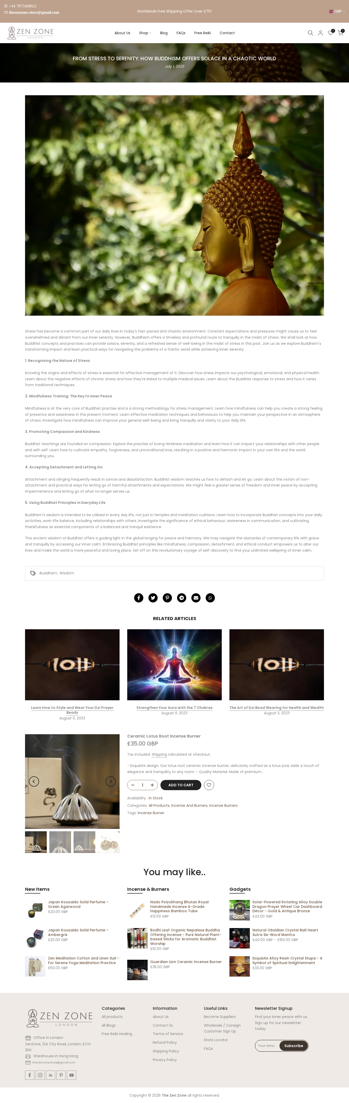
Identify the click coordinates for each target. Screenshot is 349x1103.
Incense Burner (151, 812)
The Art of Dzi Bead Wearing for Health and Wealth (276, 707)
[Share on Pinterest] (167, 597)
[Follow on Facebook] (29, 1075)
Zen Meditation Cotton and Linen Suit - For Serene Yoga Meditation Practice (83, 960)
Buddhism (48, 573)
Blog (164, 32)
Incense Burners (223, 805)
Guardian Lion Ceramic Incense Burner (186, 961)
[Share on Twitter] (153, 597)
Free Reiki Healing (117, 1033)
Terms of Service (168, 1033)
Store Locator (216, 1039)
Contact (227, 32)
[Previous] (34, 781)
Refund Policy (165, 1042)
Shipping (159, 754)
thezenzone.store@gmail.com (34, 12)
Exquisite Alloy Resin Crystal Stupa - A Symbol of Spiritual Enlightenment (287, 960)
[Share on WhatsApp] (210, 597)
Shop (143, 32)
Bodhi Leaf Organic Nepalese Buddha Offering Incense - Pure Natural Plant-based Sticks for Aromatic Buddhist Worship (185, 937)
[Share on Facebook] (138, 597)
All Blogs (109, 1025)
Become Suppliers (220, 1016)
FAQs (181, 32)
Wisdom (67, 573)
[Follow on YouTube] (71, 1075)
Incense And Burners (189, 805)
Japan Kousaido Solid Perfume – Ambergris (78, 932)
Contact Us (163, 1025)
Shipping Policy (166, 1051)
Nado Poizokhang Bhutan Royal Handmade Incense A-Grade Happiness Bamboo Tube (179, 906)
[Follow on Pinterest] (61, 1075)
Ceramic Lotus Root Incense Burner (164, 736)
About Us (122, 32)
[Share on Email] (196, 597)
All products (112, 1016)
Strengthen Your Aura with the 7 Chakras (174, 707)
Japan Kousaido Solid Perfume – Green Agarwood (78, 904)
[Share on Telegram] (181, 597)
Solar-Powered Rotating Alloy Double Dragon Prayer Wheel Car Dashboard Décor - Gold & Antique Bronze (287, 906)
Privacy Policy (165, 1059)
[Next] (111, 781)
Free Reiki (202, 32)
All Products (159, 805)
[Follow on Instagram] (40, 1075)
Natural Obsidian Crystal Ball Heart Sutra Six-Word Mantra (285, 932)
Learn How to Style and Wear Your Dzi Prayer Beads (72, 710)
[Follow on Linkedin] (50, 1075)
